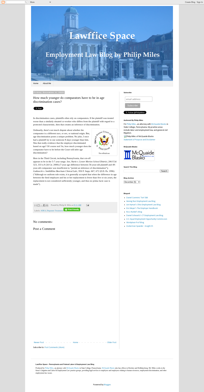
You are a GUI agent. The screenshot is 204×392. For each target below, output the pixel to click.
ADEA (43, 211)
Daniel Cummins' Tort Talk (137, 198)
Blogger (107, 385)
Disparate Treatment (55, 211)
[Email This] (35, 205)
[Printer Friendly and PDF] (71, 211)
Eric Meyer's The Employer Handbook (142, 208)
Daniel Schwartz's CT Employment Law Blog (144, 215)
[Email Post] (87, 205)
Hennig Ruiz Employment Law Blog (140, 201)
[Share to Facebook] (44, 205)
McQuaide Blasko (158, 124)
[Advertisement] (75, 318)
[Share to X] (41, 205)
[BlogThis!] (38, 205)
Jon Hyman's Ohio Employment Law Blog (143, 205)
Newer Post (39, 342)
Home (35, 83)
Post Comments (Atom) (54, 347)
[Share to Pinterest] (47, 205)
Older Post (111, 342)
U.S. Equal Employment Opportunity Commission (146, 219)
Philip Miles (131, 124)
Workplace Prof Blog (135, 222)
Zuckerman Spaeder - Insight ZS (139, 226)
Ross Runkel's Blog (134, 212)
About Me (47, 83)
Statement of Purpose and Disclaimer (139, 140)
